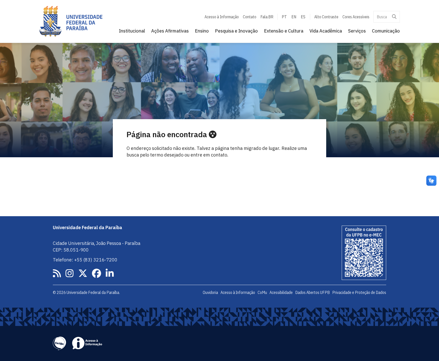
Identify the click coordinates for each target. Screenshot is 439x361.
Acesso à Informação (222, 16)
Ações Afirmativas (170, 31)
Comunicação (386, 31)
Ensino (202, 31)
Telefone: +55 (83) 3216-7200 (85, 260)
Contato (249, 16)
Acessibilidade (281, 292)
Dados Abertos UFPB (312, 292)
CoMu (262, 292)
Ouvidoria (210, 292)
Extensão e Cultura (283, 31)
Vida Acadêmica (325, 31)
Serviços (357, 31)
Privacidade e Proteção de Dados (359, 292)
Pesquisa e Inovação (236, 31)
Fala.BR (266, 16)
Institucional (132, 31)
